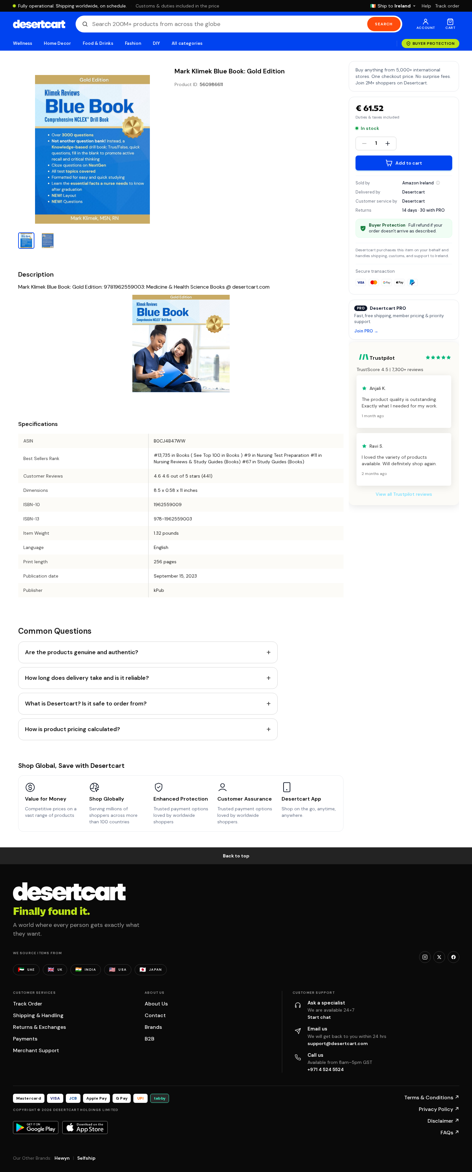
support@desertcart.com (338, 1043)
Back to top (236, 856)
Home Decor (57, 43)
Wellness (22, 43)
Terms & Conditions (431, 1097)
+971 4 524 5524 (326, 1069)
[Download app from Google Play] (35, 1127)
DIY (156, 43)
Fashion (133, 43)
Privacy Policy (439, 1109)
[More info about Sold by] (438, 183)
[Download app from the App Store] (85, 1127)
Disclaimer (443, 1120)
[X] (439, 957)
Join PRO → (366, 331)
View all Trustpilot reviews (404, 494)
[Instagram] (425, 957)
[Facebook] (453, 957)
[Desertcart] (39, 24)
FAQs (450, 1132)
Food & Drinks (98, 43)
